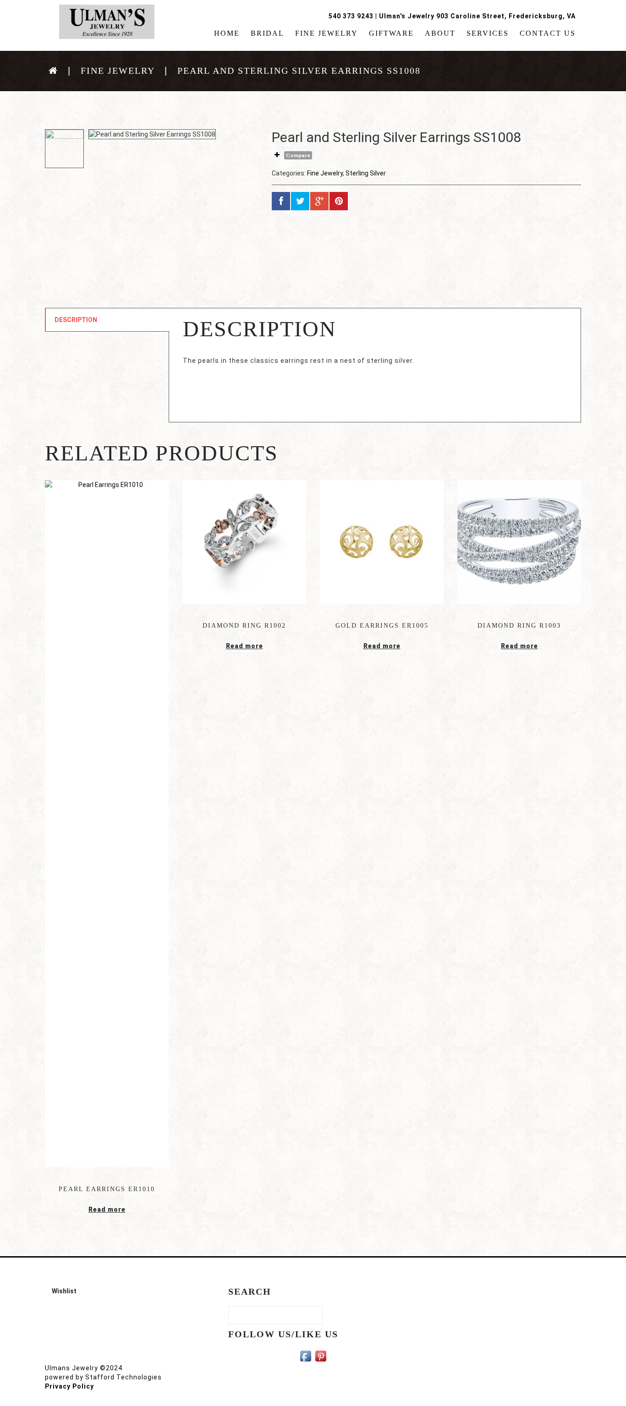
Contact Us (548, 33)
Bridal (267, 33)
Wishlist (64, 1291)
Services (488, 33)
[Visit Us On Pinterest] (320, 1355)
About (440, 33)
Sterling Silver (366, 173)
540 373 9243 (351, 16)
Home (227, 33)
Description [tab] (76, 319)
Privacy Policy (69, 1386)
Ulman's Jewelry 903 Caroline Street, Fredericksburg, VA (477, 16)
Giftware (391, 33)
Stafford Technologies (123, 1377)
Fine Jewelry (326, 33)
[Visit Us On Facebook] (305, 1355)
